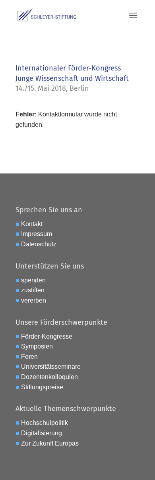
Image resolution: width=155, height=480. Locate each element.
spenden (33, 280)
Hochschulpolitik (44, 422)
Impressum (36, 233)
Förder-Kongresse (46, 336)
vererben (33, 300)
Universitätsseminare (51, 366)
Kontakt (32, 224)
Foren (29, 356)
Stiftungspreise (42, 387)
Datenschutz (38, 244)
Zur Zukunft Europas (50, 443)
